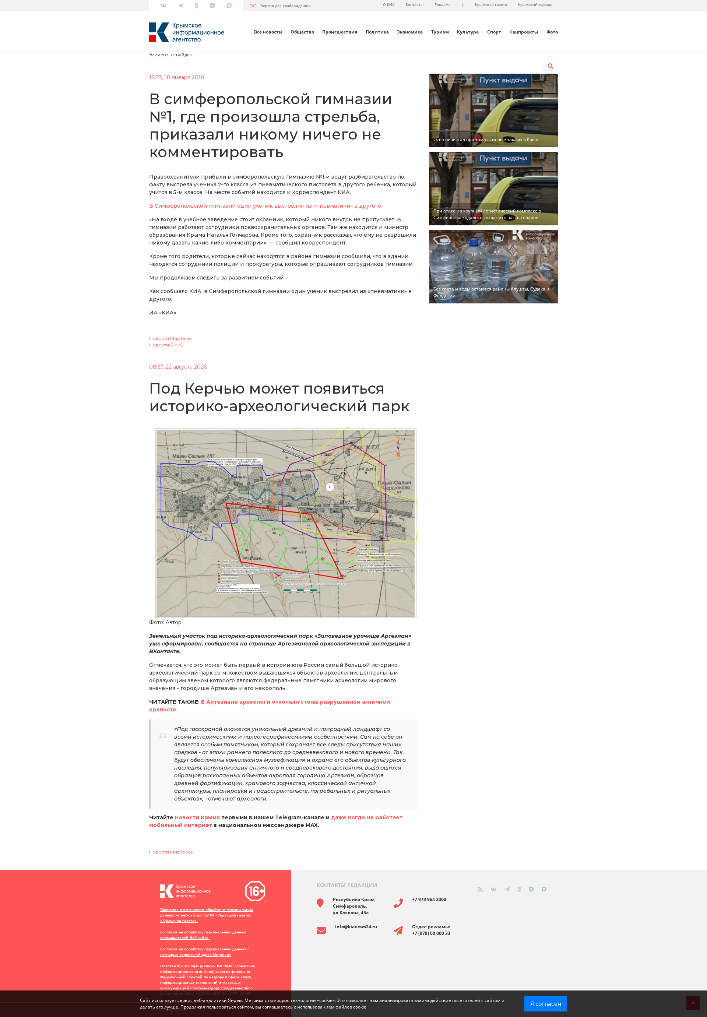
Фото (552, 32)
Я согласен (545, 1004)
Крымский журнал (535, 4)
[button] (550, 66)
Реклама (443, 4)
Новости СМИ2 (166, 345)
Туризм (440, 32)
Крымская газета (491, 4)
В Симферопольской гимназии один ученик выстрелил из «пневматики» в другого (265, 206)
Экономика (410, 32)
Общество (302, 32)
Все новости (268, 32)
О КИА (389, 4)
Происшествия (339, 32)
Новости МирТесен (171, 338)
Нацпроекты (523, 32)
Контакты (414, 4)
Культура (468, 32)
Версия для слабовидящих (285, 5)
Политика (377, 32)
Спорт (494, 32)
